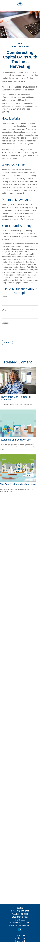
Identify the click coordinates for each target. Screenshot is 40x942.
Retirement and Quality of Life (15, 439)
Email (4, 310)
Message (5, 323)
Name (4, 297)
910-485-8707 (23, 911)
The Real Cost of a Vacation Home (18, 484)
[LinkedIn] (19, 929)
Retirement (20, 938)
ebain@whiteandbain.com (20, 925)
